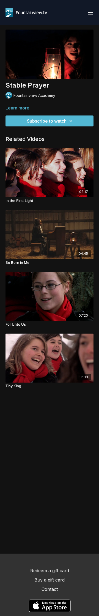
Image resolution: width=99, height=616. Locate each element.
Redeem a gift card (49, 570)
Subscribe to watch (47, 121)
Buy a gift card (49, 580)
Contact (50, 589)
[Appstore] (50, 606)
